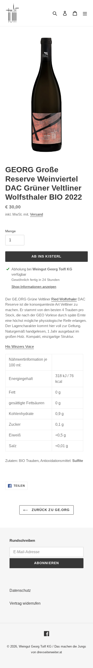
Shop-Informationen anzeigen (33, 286)
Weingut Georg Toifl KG (35, 646)
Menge (10, 231)
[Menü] (85, 13)
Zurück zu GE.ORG (50, 510)
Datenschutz (20, 590)
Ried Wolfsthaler (64, 299)
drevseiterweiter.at (49, 652)
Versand (36, 214)
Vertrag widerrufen (25, 603)
